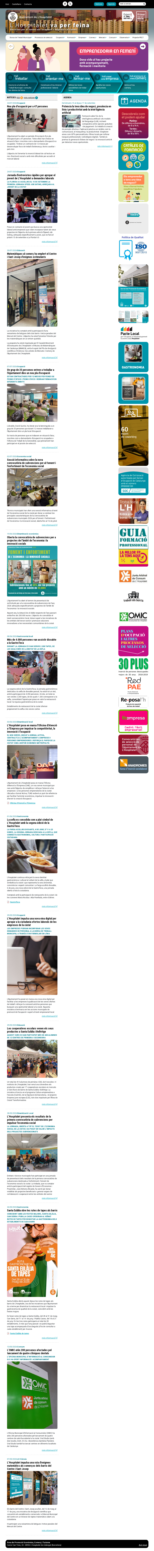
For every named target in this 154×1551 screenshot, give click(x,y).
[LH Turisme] (133, 218)
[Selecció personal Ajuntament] (133, 745)
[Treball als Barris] (133, 596)
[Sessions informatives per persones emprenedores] (133, 187)
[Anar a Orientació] (51, 82)
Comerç (92, 37)
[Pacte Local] (133, 333)
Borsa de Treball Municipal (20, 37)
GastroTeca (15, 902)
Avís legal (143, 1545)
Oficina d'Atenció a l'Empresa (22, 803)
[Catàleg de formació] (133, 155)
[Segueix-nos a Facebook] (65, 4)
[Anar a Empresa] (106, 82)
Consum (112, 37)
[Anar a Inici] (30, 20)
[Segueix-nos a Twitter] (70, 4)
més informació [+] (49, 163)
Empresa (82, 37)
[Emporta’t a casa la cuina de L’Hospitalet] (133, 389)
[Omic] (133, 617)
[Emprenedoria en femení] (77, 56)
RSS (18, 98)
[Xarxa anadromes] (133, 764)
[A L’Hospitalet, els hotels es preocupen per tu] (133, 357)
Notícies (98, 4)
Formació (71, 37)
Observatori (124, 37)
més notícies (29, 98)
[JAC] (133, 576)
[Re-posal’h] (133, 702)
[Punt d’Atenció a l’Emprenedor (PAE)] (133, 685)
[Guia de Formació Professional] (133, 546)
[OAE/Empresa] (133, 123)
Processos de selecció (43, 37)
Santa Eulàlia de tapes (19, 1333)
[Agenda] (133, 101)
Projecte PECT (138, 37)
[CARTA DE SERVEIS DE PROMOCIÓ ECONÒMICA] (133, 316)
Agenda (111, 4)
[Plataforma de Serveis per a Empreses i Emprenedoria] (133, 435)
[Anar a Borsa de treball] (17, 82)
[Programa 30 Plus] (133, 667)
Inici (7, 4)
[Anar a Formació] (78, 82)
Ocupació (60, 37)
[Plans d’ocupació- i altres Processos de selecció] (133, 641)
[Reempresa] (133, 721)
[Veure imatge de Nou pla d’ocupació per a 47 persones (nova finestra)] (32, 121)
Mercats (102, 37)
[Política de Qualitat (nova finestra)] (133, 248)
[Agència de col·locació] (133, 481)
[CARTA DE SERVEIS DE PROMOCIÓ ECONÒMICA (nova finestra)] (133, 285)
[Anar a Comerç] (134, 82)
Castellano (16, 4)
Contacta (28, 4)
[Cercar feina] (133, 511)
